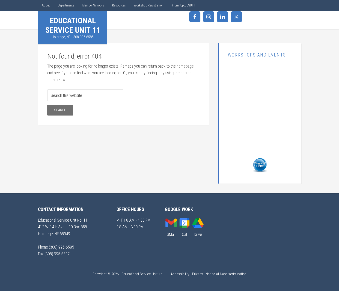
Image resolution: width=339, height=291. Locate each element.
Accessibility (180, 274)
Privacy (197, 274)
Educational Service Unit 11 (72, 25)
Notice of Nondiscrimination (226, 274)
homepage (185, 66)
